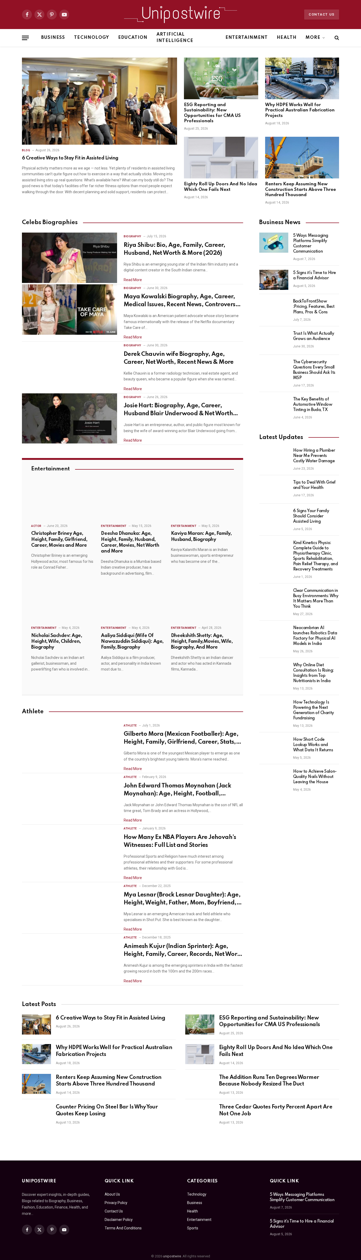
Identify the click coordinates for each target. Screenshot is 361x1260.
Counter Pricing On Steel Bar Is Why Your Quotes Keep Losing (107, 1111)
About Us (112, 1194)
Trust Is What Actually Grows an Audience (313, 336)
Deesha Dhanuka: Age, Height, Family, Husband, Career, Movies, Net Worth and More (130, 542)
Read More (133, 280)
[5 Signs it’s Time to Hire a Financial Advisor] (273, 280)
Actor (36, 526)
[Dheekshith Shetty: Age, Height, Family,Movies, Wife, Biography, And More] (202, 603)
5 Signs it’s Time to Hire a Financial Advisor (314, 275)
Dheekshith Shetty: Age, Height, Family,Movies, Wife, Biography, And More (202, 641)
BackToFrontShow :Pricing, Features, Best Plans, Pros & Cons (314, 306)
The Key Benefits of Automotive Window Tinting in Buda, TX (312, 404)
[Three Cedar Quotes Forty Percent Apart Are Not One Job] (199, 1113)
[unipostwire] (180, 14)
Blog (26, 150)
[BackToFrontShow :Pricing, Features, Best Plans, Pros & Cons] (273, 308)
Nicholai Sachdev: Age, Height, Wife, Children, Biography (56, 641)
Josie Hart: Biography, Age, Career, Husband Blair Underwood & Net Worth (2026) (178, 410)
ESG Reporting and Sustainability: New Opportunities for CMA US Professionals (212, 113)
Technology (91, 37)
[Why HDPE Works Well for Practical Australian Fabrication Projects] (302, 78)
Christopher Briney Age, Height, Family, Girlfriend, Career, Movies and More (59, 539)
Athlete (130, 725)
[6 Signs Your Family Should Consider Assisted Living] (273, 518)
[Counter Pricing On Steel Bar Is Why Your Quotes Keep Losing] (36, 1113)
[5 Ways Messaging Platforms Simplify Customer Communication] (273, 243)
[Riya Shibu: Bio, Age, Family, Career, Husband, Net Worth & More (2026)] (69, 258)
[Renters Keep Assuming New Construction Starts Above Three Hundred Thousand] (302, 157)
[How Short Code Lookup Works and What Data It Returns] (273, 747)
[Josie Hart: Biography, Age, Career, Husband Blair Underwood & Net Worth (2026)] (69, 418)
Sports (192, 1228)
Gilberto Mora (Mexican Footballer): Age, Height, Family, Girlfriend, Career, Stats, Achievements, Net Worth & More (181, 738)
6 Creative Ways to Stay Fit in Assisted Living (70, 158)
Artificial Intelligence (174, 37)
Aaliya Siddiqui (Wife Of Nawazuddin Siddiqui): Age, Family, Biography (132, 641)
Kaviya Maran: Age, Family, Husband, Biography (201, 536)
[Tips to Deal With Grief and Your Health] (273, 489)
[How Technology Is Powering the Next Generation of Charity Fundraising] (273, 709)
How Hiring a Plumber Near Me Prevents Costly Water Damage (314, 456)
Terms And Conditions (123, 1228)
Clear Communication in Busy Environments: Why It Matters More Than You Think (316, 599)
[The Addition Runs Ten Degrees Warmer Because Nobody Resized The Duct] (199, 1084)
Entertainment (246, 37)
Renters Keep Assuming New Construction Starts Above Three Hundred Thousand (300, 189)
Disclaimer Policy (119, 1219)
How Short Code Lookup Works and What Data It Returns (313, 745)
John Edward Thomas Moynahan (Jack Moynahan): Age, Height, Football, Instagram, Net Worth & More (177, 790)
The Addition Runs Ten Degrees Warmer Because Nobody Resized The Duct (269, 1081)
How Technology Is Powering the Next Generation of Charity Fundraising (313, 710)
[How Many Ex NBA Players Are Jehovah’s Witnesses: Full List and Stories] (69, 850)
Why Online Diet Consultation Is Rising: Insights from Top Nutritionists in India (313, 673)
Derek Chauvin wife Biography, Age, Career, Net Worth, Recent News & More (179, 358)
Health (286, 37)
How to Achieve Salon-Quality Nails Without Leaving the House (315, 777)
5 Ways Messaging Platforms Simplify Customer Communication (310, 244)
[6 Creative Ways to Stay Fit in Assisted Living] (99, 101)
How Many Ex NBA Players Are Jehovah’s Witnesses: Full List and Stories (180, 841)
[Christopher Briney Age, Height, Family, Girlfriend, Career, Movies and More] (62, 501)
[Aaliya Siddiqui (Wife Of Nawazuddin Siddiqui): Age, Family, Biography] (132, 603)
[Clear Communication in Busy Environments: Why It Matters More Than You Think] (273, 598)
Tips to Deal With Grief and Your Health (314, 485)
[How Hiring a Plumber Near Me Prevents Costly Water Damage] (273, 457)
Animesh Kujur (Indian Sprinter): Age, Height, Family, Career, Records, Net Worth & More (183, 950)
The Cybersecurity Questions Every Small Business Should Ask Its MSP (314, 370)
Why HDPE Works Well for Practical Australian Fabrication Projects (300, 110)
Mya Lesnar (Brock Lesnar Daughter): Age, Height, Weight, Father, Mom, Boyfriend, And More (182, 899)
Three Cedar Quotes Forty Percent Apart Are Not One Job (275, 1111)
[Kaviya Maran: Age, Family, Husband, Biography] (202, 501)
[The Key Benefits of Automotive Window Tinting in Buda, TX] (273, 406)
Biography (132, 236)
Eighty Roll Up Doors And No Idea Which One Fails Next (220, 187)
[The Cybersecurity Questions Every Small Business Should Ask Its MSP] (273, 369)
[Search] (336, 38)
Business (53, 37)
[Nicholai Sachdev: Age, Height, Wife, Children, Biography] (62, 603)
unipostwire (172, 1256)
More (313, 37)
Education (132, 37)
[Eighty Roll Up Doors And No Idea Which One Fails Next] (221, 157)
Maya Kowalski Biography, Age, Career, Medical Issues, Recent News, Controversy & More (181, 301)
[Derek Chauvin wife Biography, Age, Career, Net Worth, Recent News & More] (69, 367)
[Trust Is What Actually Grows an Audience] (273, 341)
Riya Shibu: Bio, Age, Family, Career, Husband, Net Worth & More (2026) (174, 249)
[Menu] (25, 38)
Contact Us (322, 14)
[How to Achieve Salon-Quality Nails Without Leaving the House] (273, 778)
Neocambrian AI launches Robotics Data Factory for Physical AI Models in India (315, 636)
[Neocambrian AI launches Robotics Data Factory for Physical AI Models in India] (273, 635)
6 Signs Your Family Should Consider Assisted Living (311, 516)
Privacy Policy (116, 1203)
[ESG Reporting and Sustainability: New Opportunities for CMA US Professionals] (221, 78)
